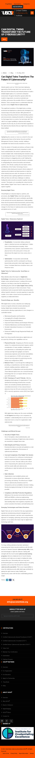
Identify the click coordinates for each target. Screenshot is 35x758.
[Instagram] (2, 721)
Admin (5, 73)
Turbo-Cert (6, 648)
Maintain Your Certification (10, 652)
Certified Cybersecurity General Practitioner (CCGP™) (17, 637)
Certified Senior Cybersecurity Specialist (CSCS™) (16, 644)
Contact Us (26, 4)
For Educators (7, 674)
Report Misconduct (23, 753)
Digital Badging (7, 708)
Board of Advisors (8, 705)
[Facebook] (6, 721)
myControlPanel (17, 6)
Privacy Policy (14, 753)
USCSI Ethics (7, 712)
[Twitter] (11, 721)
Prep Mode (8, 4)
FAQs (4, 686)
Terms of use (6, 753)
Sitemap (32, 753)
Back (4, 39)
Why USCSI (6, 701)
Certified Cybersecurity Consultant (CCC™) (14, 641)
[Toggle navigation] (32, 12)
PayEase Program (8, 659)
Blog (11, 73)
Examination (17, 4)
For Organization (7, 671)
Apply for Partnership (9, 678)
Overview (5, 633)
